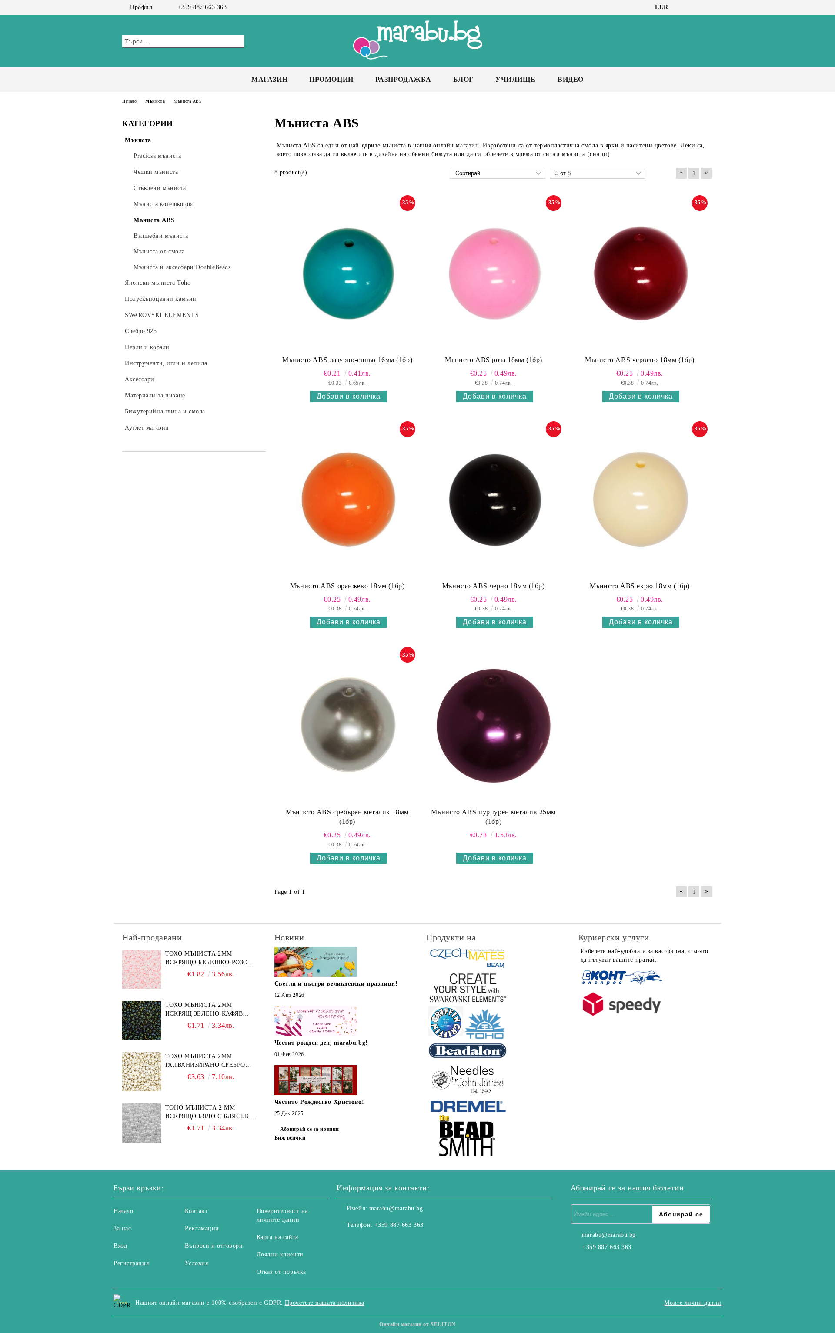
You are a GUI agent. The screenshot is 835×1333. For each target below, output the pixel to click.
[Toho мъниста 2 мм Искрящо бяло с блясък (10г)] (141, 1123)
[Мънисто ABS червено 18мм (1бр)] (639, 273)
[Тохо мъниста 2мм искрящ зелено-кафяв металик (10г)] (141, 1020)
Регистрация (131, 1263)
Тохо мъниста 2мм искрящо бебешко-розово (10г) (211, 958)
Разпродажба (403, 79)
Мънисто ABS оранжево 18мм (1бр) (347, 586)
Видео (571, 79)
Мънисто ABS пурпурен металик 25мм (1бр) (493, 817)
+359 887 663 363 (202, 7)
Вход (120, 1246)
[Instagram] (695, 7)
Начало (123, 1211)
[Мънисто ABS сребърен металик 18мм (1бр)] (347, 725)
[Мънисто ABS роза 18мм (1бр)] (493, 273)
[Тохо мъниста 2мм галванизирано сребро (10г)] (141, 1071)
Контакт (196, 1211)
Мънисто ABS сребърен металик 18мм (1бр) (347, 817)
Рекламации (202, 1228)
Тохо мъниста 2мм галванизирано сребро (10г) (205, 1061)
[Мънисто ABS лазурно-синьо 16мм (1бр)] (347, 273)
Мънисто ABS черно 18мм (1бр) (493, 586)
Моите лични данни (692, 1303)
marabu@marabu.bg (396, 1208)
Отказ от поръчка (281, 1272)
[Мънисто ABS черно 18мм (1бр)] (493, 499)
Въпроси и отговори (214, 1246)
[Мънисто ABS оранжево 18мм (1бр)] (347, 499)
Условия (196, 1263)
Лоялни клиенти (280, 1254)
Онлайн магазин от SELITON (417, 1324)
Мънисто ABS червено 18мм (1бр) (640, 359)
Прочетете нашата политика (324, 1303)
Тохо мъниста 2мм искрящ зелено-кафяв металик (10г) (204, 1010)
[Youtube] (382, 1243)
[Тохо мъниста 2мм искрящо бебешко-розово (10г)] (141, 969)
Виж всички (290, 1138)
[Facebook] (682, 7)
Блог (463, 79)
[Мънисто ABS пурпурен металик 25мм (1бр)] (493, 725)
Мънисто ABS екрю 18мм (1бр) (640, 586)
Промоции (331, 79)
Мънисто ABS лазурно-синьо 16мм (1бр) (347, 359)
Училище (515, 79)
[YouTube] (708, 7)
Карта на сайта (277, 1237)
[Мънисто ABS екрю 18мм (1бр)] (639, 499)
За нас (122, 1228)
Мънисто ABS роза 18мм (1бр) (493, 359)
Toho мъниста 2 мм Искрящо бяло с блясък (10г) (207, 1112)
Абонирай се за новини (309, 1129)
